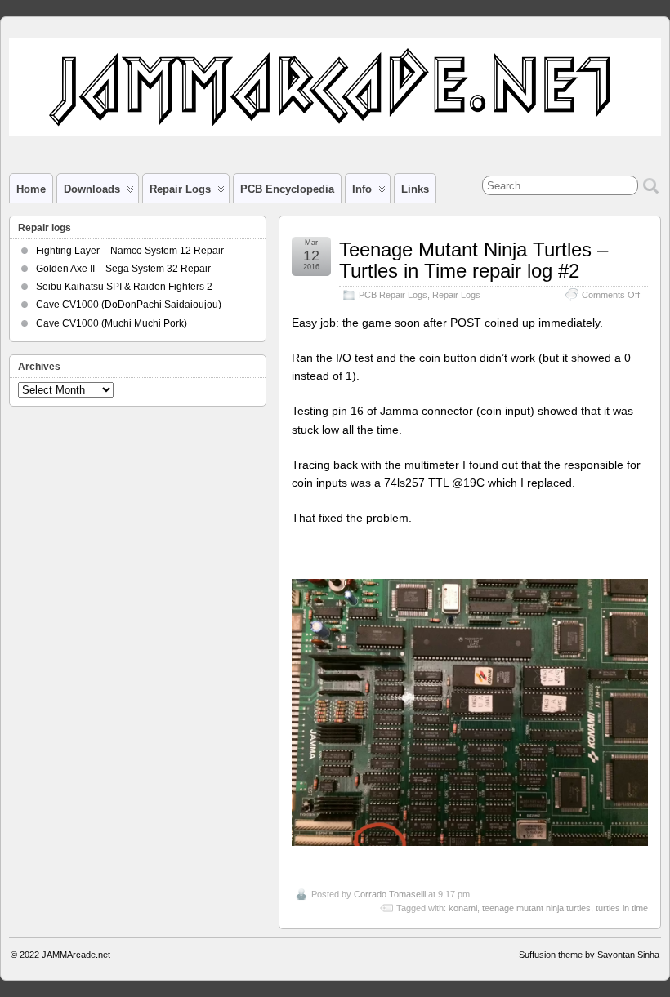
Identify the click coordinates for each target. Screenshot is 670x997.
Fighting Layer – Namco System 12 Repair (130, 250)
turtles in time (622, 908)
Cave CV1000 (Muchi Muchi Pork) (111, 323)
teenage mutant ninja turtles (536, 908)
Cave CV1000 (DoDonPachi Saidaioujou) (128, 304)
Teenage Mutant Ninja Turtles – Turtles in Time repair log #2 (473, 260)
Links (415, 189)
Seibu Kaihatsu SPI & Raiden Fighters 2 (124, 286)
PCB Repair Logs (393, 295)
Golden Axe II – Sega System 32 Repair (123, 268)
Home (31, 189)
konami (463, 908)
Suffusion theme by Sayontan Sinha (589, 954)
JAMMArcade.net (76, 954)
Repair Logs (456, 295)
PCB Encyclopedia (287, 189)
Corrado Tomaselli (390, 894)
